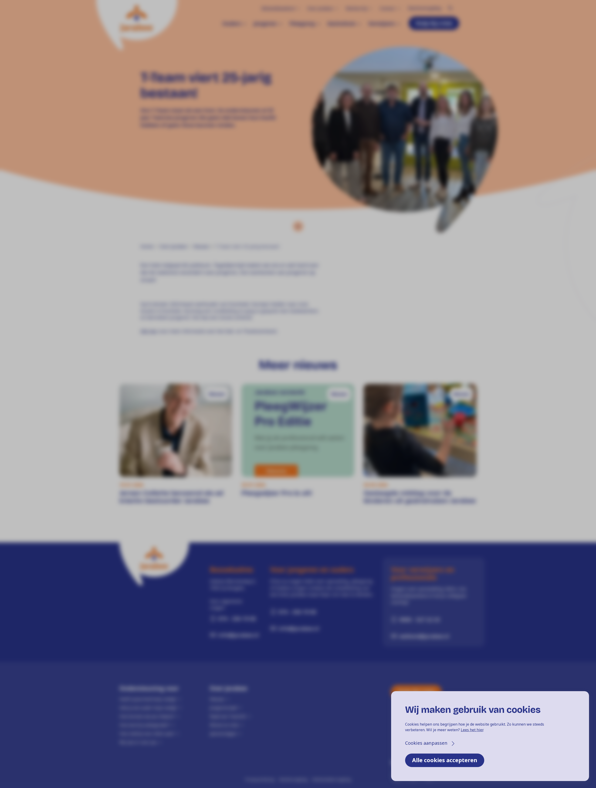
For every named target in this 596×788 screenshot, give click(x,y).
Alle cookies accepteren (444, 760)
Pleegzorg (302, 23)
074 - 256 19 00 (237, 618)
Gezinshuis (341, 23)
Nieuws (201, 247)
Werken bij (356, 8)
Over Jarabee (320, 8)
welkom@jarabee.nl (424, 636)
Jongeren (265, 23)
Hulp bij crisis (434, 23)
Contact (387, 8)
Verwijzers (381, 23)
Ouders (231, 23)
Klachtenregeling (424, 8)
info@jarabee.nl (237, 634)
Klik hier (149, 331)
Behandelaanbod (278, 8)
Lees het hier (472, 729)
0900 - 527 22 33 (419, 619)
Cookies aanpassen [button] (426, 743)
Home (146, 247)
